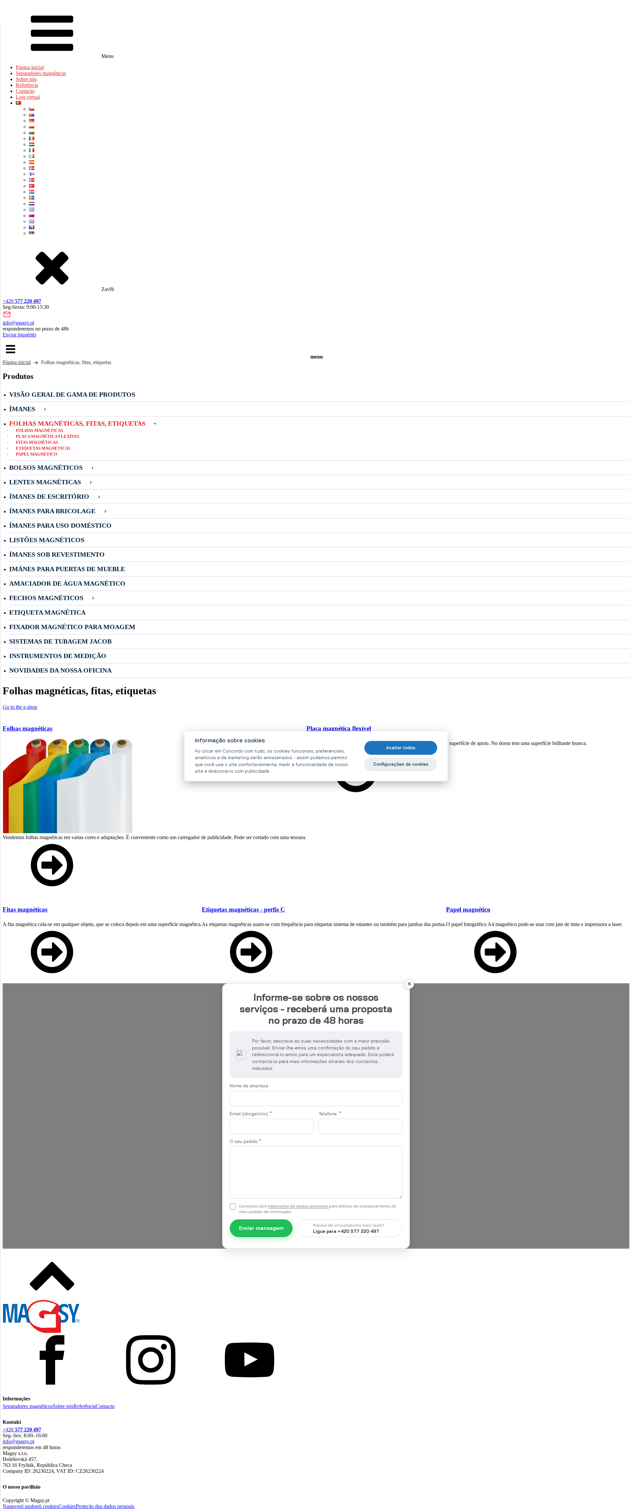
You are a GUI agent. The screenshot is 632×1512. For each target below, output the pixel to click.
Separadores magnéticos (41, 73)
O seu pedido (245, 1141)
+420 (22, 301)
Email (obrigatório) (251, 1114)
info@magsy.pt (18, 323)
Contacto (25, 91)
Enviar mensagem (261, 1228)
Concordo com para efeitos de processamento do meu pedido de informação (317, 1209)
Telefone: (330, 1114)
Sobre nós (26, 79)
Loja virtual (28, 97)
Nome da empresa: (249, 1086)
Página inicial (30, 67)
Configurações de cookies (401, 764)
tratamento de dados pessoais (298, 1206)
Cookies (67, 1506)
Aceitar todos (400, 747)
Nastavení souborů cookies (31, 1506)
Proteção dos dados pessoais (105, 1506)
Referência (27, 85)
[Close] (409, 984)
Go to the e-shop (20, 707)
